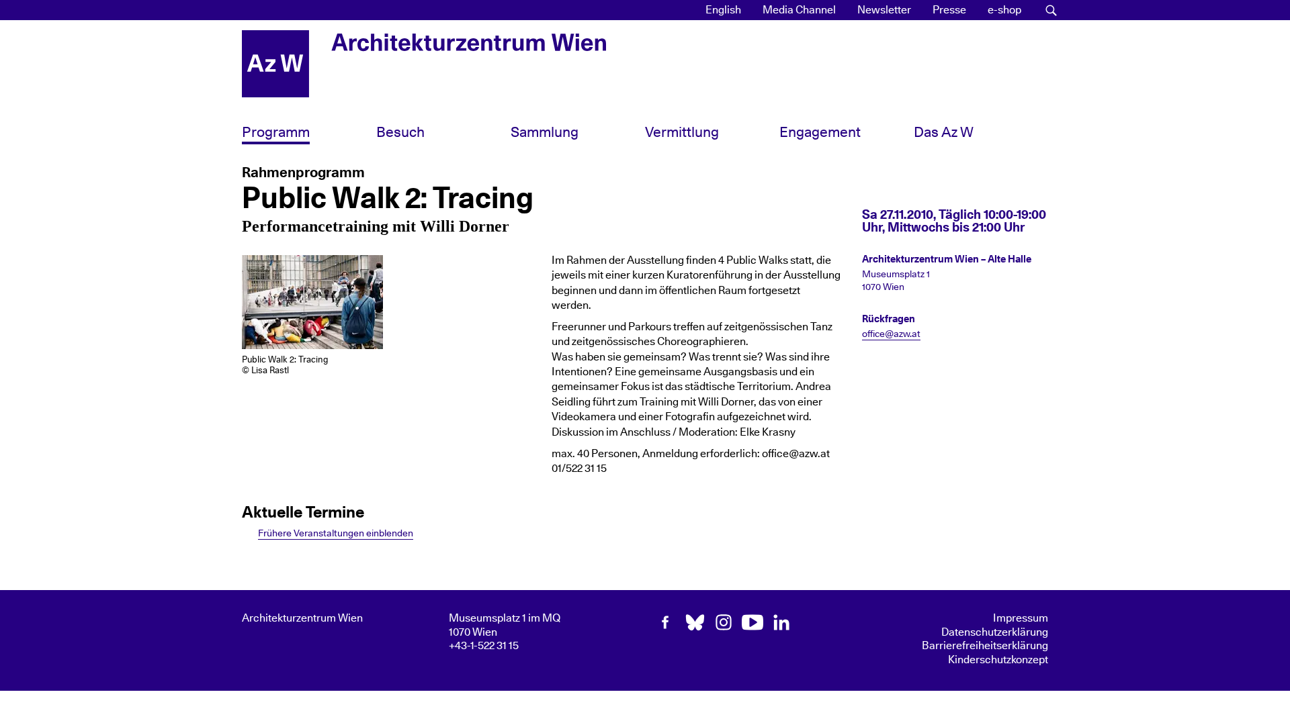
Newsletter (884, 10)
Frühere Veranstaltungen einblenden (335, 533)
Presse (949, 10)
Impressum (1020, 618)
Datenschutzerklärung (994, 632)
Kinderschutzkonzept (998, 660)
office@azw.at (891, 334)
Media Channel (799, 10)
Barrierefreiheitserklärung (985, 645)
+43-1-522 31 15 (484, 645)
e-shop (1004, 10)
